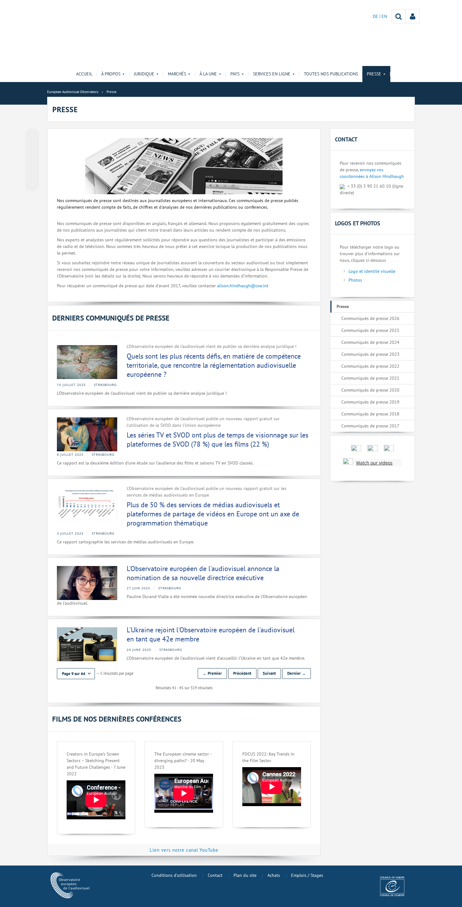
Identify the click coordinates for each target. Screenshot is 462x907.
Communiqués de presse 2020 (370, 390)
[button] (76, 673)
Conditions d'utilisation (174, 875)
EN (384, 16)
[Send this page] (32, 184)
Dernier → (296, 673)
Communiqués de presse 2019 (370, 402)
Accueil (84, 74)
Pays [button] (234, 74)
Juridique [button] (144, 74)
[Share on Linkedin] (32, 172)
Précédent (242, 673)
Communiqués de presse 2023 (370, 354)
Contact (215, 875)
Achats (273, 875)
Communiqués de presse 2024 (370, 342)
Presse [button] (374, 74)
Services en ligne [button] (271, 74)
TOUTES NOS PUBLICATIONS (331, 74)
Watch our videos (374, 463)
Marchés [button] (177, 74)
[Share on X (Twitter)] (32, 148)
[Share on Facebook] (32, 160)
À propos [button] (110, 74)
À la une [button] (208, 74)
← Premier (212, 673)
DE (376, 16)
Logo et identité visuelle (372, 271)
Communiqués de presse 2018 (370, 414)
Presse (343, 306)
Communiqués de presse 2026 (370, 318)
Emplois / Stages (307, 875)
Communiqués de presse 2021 (370, 378)
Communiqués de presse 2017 (370, 426)
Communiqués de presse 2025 (370, 330)
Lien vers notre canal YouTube (184, 850)
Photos (355, 280)
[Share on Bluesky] (32, 136)
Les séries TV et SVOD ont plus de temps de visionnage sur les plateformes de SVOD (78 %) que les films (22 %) (217, 439)
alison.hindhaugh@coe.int (242, 286)
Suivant (269, 673)
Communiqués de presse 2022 (370, 366)
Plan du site (245, 875)
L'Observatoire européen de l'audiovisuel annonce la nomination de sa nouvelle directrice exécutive (203, 573)
